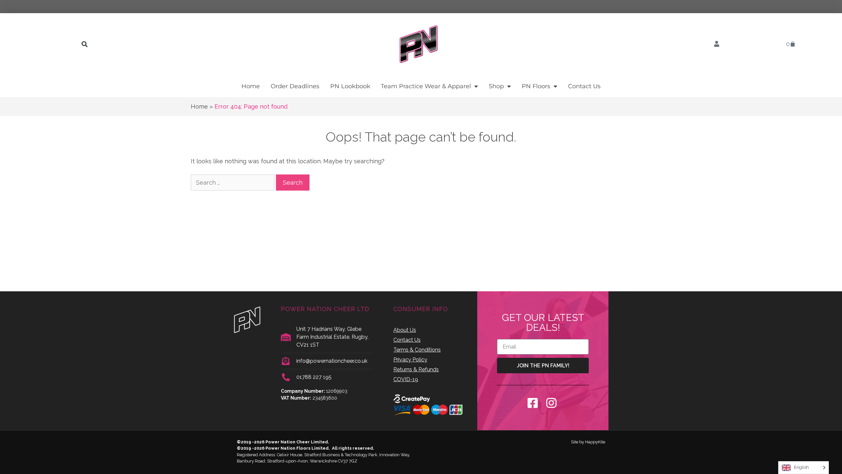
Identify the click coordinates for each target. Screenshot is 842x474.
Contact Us (584, 86)
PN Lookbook (350, 86)
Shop (496, 86)
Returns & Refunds (416, 369)
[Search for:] (233, 182)
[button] (84, 44)
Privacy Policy (410, 359)
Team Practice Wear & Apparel (426, 86)
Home (250, 86)
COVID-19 (405, 379)
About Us (404, 330)
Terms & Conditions (417, 350)
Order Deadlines (295, 86)
